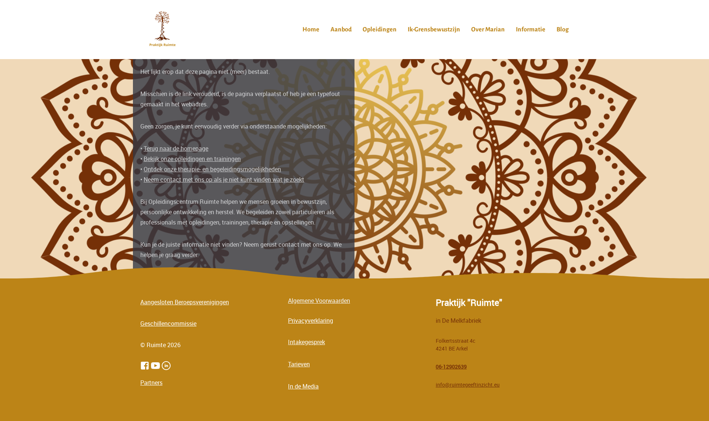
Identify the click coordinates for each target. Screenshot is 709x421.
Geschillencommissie (168, 323)
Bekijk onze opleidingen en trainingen (192, 159)
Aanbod (341, 29)
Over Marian (488, 29)
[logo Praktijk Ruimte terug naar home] (162, 29)
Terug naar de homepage (176, 148)
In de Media (303, 386)
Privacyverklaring (310, 320)
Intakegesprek (306, 342)
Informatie (530, 29)
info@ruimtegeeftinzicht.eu (468, 384)
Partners (151, 383)
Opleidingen (380, 29)
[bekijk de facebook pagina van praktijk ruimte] (144, 365)
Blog (562, 29)
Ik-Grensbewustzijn (434, 29)
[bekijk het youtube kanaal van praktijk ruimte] (155, 365)
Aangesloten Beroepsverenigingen (184, 302)
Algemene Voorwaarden (319, 301)
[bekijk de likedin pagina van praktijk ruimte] (166, 365)
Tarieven (299, 364)
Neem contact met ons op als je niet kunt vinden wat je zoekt (224, 179)
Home (310, 29)
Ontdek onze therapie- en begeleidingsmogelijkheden (212, 169)
